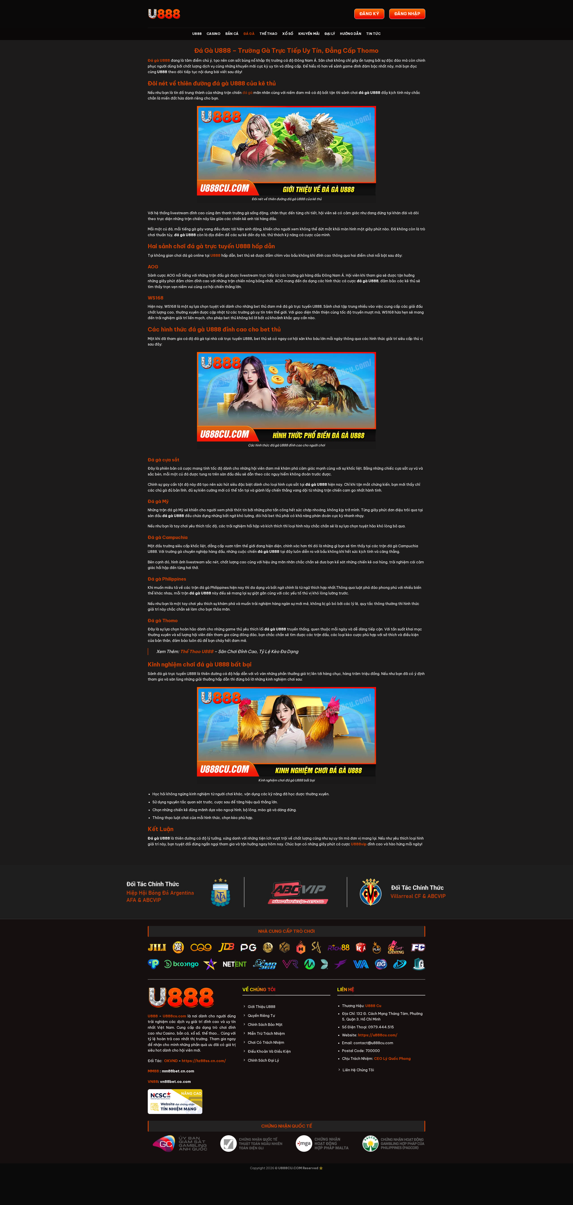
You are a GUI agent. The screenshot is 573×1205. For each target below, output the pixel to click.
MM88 (153, 1071)
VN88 (153, 1081)
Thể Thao (268, 34)
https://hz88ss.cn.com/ (204, 1061)
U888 (197, 34)
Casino (213, 34)
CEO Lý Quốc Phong (392, 1058)
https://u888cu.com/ (377, 1035)
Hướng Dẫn (350, 34)
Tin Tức (373, 34)
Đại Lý (330, 34)
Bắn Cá (232, 34)
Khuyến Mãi (309, 34)
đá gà (247, 92)
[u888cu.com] (164, 13)
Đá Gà (249, 34)
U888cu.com (174, 1016)
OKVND (171, 1061)
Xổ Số (287, 34)
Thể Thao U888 (196, 651)
